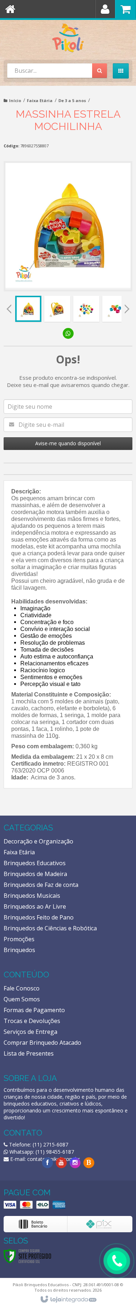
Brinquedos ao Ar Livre (35, 906)
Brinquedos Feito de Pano (39, 917)
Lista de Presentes (29, 1053)
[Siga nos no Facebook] (47, 1162)
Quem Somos (22, 999)
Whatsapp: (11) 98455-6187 (41, 1151)
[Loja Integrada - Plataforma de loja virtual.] (68, 1299)
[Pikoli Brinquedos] (68, 38)
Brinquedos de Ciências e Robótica (50, 928)
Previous (9, 308)
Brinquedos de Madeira (35, 874)
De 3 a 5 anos (72, 100)
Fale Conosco (22, 988)
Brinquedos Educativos (35, 863)
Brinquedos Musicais (32, 896)
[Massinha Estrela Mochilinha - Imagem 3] (86, 309)
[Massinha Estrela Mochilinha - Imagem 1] (28, 309)
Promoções (19, 939)
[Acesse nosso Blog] (88, 1162)
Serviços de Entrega (30, 1032)
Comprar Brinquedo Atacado (42, 1043)
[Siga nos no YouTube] (61, 1162)
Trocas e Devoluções (32, 1021)
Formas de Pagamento (34, 1010)
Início (15, 100)
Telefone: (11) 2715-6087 (38, 1144)
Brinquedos (19, 950)
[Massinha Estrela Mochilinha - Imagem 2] (57, 309)
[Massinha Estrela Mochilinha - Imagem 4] (115, 309)
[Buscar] (99, 70)
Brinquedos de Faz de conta (41, 885)
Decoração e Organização (38, 841)
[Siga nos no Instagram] (75, 1162)
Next (126, 306)
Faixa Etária (40, 100)
